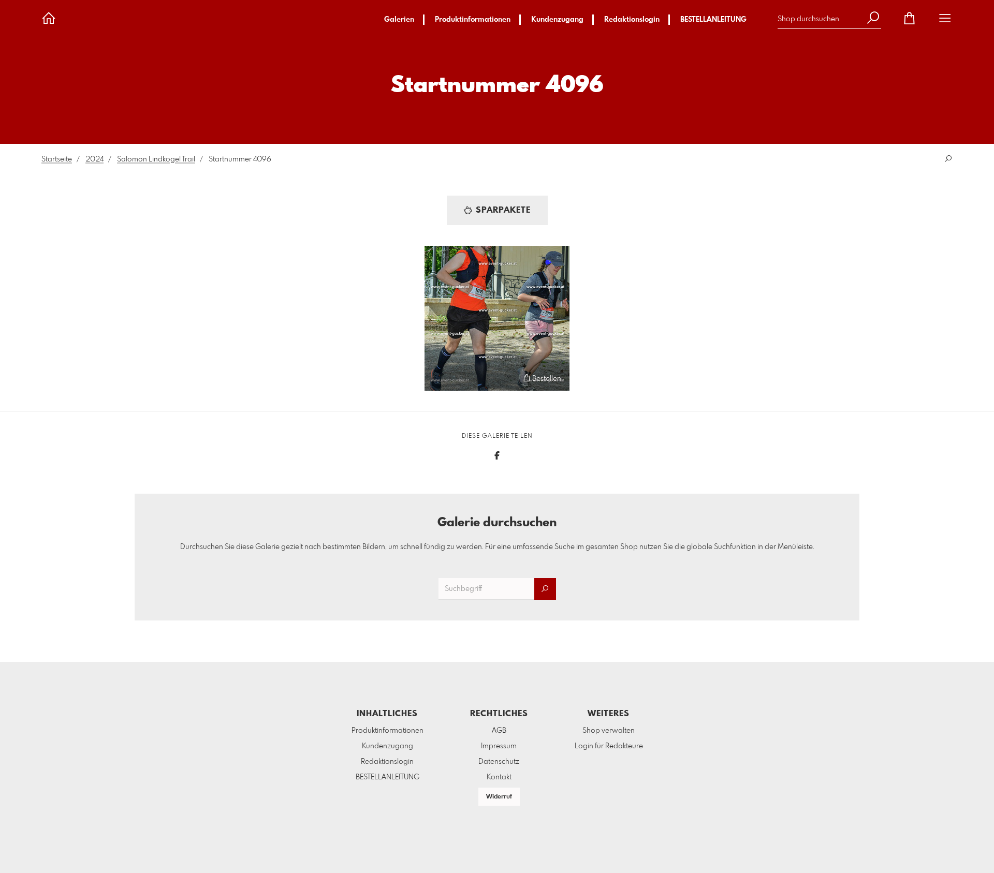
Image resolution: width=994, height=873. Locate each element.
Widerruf (499, 797)
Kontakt (499, 777)
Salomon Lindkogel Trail (156, 159)
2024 (94, 159)
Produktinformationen (472, 19)
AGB (499, 730)
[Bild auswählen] (437, 378)
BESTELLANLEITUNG (713, 19)
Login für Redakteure (609, 746)
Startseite (56, 159)
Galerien (399, 19)
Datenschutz (498, 761)
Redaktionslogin (632, 19)
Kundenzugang (557, 19)
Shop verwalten (608, 730)
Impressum (499, 746)
